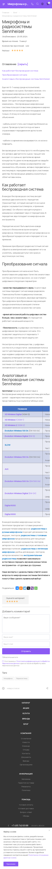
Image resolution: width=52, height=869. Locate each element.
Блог (25, 724)
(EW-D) (31, 436)
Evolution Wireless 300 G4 (17, 457)
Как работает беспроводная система (20, 70)
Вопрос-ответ (26, 812)
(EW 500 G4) (35, 481)
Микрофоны (8, 678)
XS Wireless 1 (11, 419)
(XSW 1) (20, 419)
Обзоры (26, 816)
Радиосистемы (21, 678)
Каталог (26, 703)
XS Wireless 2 (11, 425)
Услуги (26, 713)
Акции (26, 708)
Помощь (26, 799)
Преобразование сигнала (14, 75)
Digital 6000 (10, 505)
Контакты (26, 753)
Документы (26, 757)
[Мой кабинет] (42, 4)
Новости (26, 742)
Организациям (26, 764)
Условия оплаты (26, 805)
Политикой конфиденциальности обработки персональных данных (26, 662)
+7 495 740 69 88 (20, 825)
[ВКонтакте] (17, 588)
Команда (26, 746)
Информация (26, 774)
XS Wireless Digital (13, 414)
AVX (6, 469)
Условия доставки (26, 808)
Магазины (26, 779)
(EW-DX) (32, 493)
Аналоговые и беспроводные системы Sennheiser (26, 79)
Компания (26, 733)
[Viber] (32, 588)
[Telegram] (24, 588)
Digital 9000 (10, 514)
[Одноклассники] (21, 588)
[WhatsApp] (35, 588)
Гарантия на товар (26, 783)
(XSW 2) (21, 425)
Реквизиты (26, 786)
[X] (28, 588)
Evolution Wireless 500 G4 (17, 481)
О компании (26, 738)
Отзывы (26, 749)
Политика (26, 790)
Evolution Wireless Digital (16, 436)
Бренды (26, 718)
